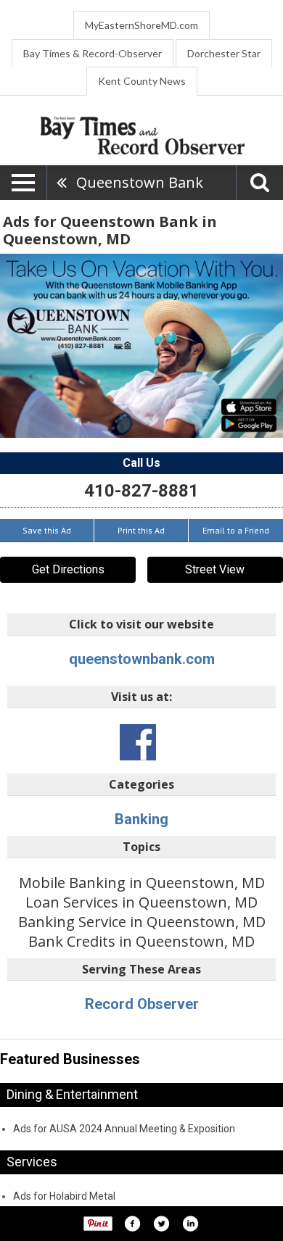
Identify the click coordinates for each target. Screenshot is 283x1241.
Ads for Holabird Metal (64, 1196)
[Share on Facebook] (132, 1223)
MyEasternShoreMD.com (141, 25)
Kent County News (142, 81)
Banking (141, 819)
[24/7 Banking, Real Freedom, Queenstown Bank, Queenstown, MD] (141, 346)
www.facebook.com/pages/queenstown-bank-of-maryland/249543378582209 (138, 742)
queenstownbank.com (142, 659)
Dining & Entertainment (72, 1094)
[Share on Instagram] (190, 1223)
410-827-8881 (141, 491)
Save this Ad (46, 530)
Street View (215, 569)
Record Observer (142, 1004)
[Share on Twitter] (161, 1223)
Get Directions (68, 569)
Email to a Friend (235, 530)
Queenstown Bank (139, 182)
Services (32, 1161)
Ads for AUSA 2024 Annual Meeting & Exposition (124, 1128)
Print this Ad (141, 530)
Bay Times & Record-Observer (92, 53)
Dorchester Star (224, 53)
